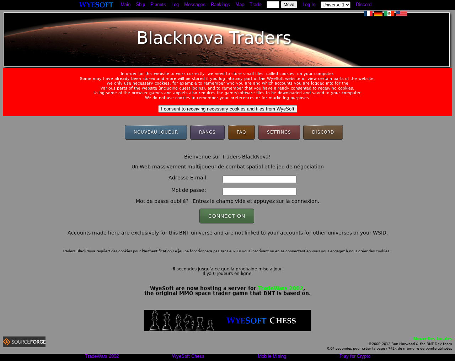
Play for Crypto (354, 356)
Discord (363, 4)
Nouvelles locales (432, 338)
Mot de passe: (188, 190)
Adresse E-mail (187, 177)
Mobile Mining (272, 356)
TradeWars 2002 (280, 288)
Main (125, 4)
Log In (309, 4)
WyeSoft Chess (188, 356)
